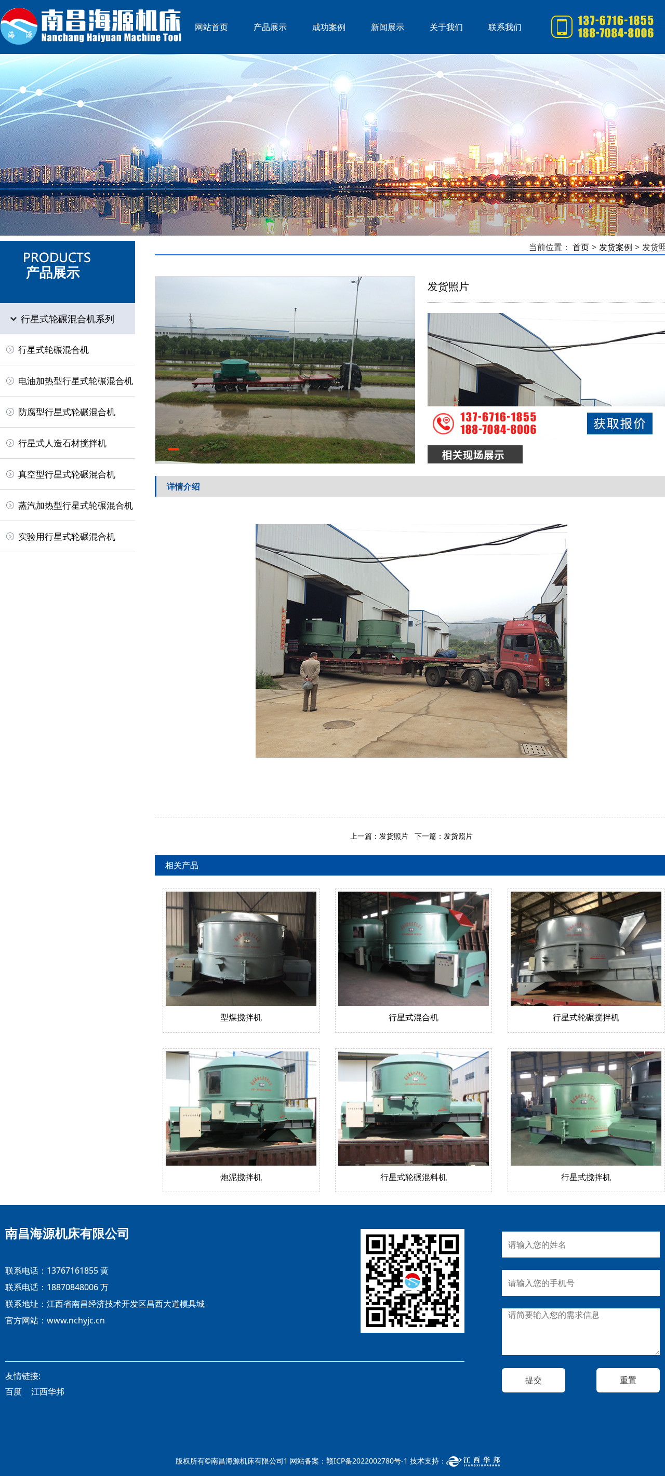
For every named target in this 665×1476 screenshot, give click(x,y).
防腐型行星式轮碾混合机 (66, 412)
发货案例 (615, 247)
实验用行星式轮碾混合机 (66, 536)
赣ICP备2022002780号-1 (367, 1461)
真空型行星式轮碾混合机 (66, 474)
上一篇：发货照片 (379, 836)
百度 (13, 1391)
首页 (581, 247)
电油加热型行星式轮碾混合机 (75, 381)
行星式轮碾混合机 (91, 27)
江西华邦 (47, 1391)
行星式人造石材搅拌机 (62, 443)
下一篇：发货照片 (444, 836)
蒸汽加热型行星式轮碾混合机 (75, 505)
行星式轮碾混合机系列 (67, 318)
